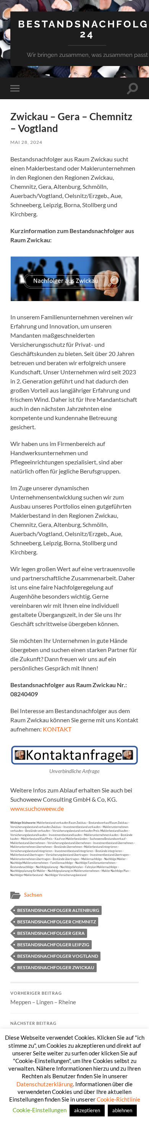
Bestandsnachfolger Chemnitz (56, 922)
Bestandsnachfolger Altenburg (58, 910)
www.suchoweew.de (37, 808)
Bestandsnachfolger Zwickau (55, 967)
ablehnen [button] (122, 1110)
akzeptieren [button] (87, 1110)
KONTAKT (57, 729)
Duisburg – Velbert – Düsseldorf (50, 1028)
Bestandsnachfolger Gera (51, 933)
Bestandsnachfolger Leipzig (53, 944)
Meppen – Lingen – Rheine (43, 998)
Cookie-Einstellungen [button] (39, 1110)
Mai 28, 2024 (26, 142)
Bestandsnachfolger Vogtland (57, 956)
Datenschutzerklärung (44, 1084)
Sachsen (33, 895)
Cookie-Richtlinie (118, 1099)
